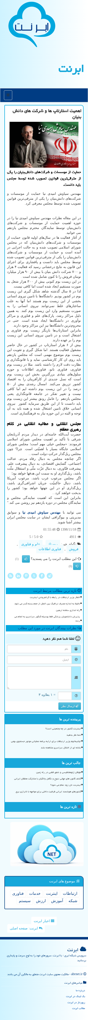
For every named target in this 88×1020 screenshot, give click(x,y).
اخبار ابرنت (42, 921)
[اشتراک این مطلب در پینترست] (26, 575)
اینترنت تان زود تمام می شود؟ (65, 785)
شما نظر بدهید (73, 734)
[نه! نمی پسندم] (77, 566)
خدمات (35, 893)
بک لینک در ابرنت (75, 996)
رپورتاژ (53, 544)
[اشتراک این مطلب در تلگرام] (49, 575)
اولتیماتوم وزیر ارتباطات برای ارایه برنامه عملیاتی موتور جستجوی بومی (46, 741)
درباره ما (80, 990)
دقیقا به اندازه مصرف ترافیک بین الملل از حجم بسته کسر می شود (47, 603)
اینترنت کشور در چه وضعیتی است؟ (63, 728)
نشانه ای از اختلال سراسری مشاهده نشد (61, 747)
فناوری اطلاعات (50, 549)
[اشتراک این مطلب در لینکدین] (18, 575)
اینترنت (51, 893)
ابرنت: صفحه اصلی (24, 928)
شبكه (72, 901)
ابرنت (71, 68)
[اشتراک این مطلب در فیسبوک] (41, 575)
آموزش (57, 901)
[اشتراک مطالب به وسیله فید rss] (10, 575)
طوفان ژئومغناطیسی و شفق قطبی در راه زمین (58, 772)
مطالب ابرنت (78, 1008)
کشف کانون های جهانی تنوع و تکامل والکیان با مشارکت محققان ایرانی (47, 778)
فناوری (18, 893)
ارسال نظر (68, 706)
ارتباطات (70, 893)
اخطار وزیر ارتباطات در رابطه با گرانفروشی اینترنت (55, 597)
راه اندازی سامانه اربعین (68, 610)
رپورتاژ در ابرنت (76, 1002)
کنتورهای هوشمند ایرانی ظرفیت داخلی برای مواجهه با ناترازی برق (48, 791)
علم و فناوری (30, 544)
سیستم (25, 901)
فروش (73, 549)
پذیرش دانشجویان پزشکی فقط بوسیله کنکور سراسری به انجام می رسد (47, 618)
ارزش (41, 901)
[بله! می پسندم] (26, 559)
